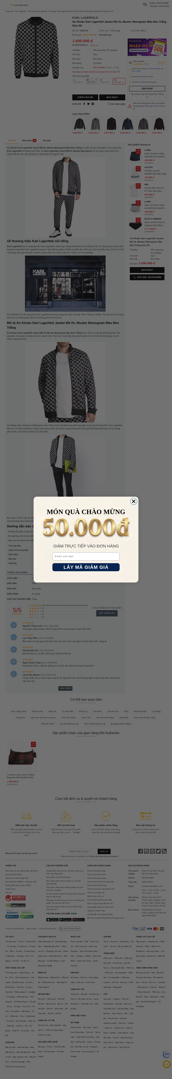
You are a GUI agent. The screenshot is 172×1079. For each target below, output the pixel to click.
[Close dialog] (133, 501)
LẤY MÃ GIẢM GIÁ (86, 567)
